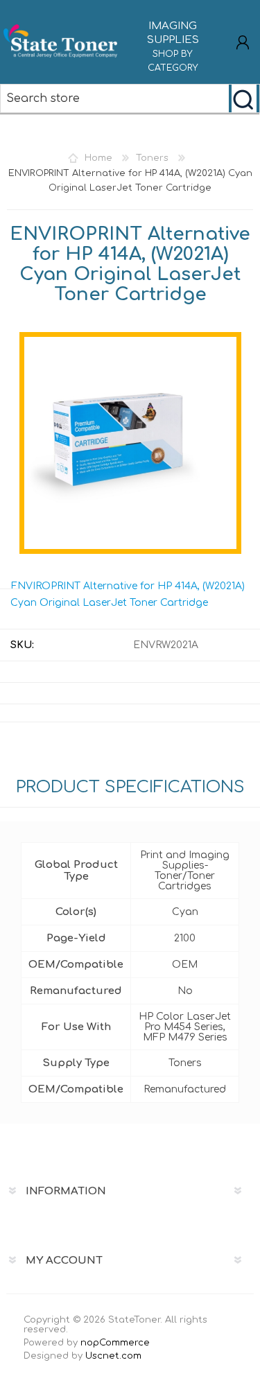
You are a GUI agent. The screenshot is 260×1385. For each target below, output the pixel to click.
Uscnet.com (113, 1356)
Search (244, 98)
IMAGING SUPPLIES (173, 46)
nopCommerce (115, 1343)
